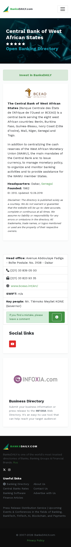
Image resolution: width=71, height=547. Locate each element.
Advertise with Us (45, 493)
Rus (15, 462)
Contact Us (41, 488)
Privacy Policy (35, 540)
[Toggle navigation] (62, 9)
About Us (39, 483)
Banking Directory (17, 483)
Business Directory (26, 401)
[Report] (57, 317)
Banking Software (14, 493)
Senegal (47, 183)
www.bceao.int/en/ (24, 286)
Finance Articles (13, 497)
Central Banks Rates (16, 488)
